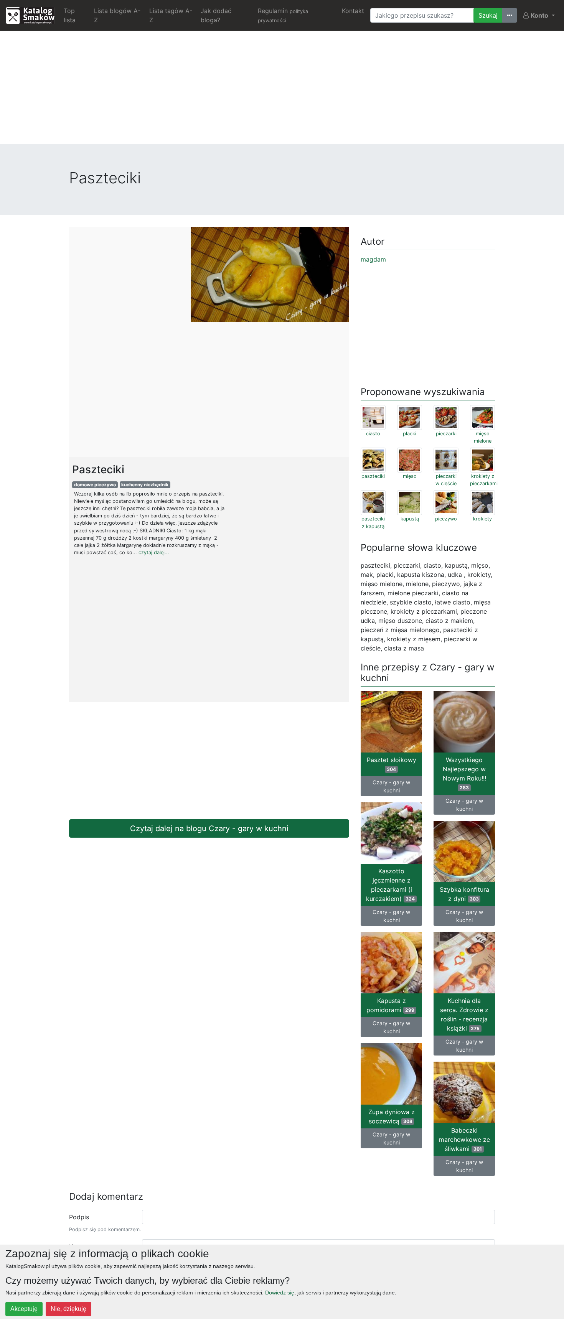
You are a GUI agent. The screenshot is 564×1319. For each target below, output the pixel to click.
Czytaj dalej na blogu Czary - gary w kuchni (209, 828)
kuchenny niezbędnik (144, 484)
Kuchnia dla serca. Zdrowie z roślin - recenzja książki (464, 1014)
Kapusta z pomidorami (390, 1005)
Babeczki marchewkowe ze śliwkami (464, 1139)
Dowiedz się (279, 1292)
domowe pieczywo (95, 484)
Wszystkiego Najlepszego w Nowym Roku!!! (464, 773)
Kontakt (353, 11)
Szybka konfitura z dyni (464, 894)
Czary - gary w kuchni (391, 786)
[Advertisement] (282, 90)
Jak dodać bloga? (216, 15)
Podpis (79, 1217)
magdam (373, 259)
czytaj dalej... (154, 552)
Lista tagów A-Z (170, 15)
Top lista (70, 15)
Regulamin (283, 15)
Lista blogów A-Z (117, 15)
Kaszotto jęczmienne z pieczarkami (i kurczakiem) (390, 884)
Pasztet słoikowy (391, 764)
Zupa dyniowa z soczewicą (391, 1116)
